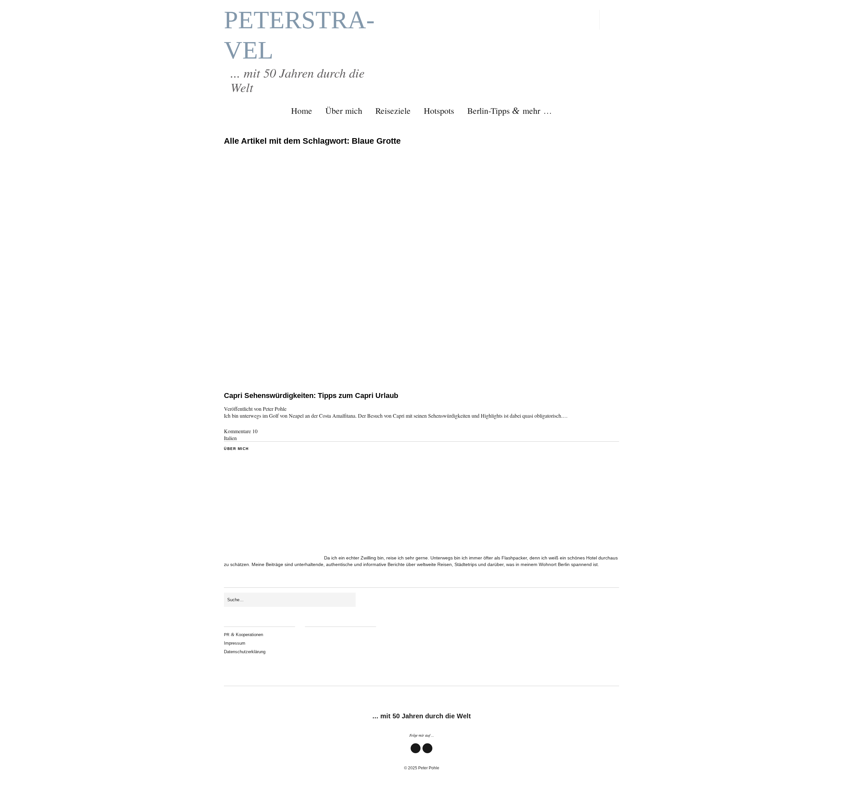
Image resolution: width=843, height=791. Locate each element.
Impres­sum (234, 643)
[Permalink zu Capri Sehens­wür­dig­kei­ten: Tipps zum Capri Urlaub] (421, 372)
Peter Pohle (274, 408)
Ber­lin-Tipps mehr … (509, 110)
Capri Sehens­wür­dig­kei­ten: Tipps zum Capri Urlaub (311, 395)
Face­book (416, 752)
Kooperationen (243, 634)
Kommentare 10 (241, 431)
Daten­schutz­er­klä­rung (244, 651)
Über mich (343, 110)
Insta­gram (427, 752)
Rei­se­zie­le (393, 110)
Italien (230, 437)
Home (301, 110)
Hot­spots (439, 110)
